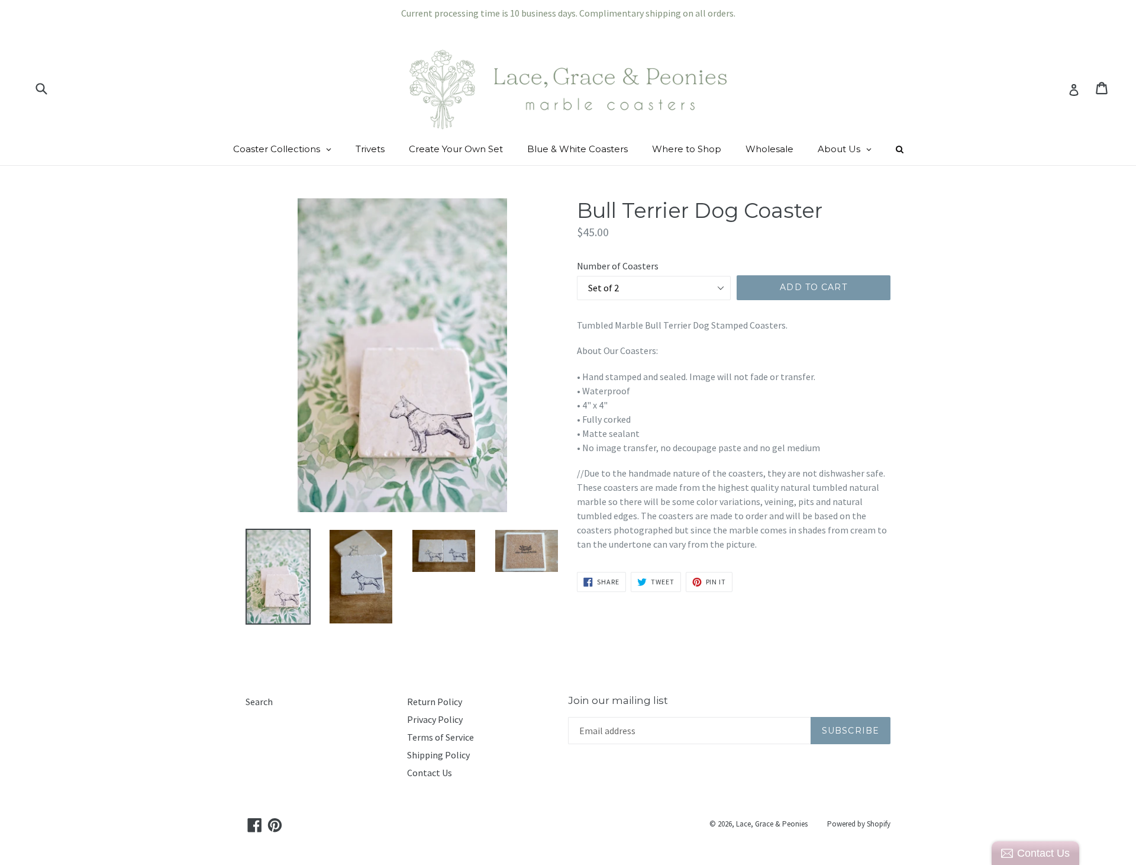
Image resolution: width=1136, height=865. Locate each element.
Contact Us (429, 773)
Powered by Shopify (858, 824)
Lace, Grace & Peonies (772, 824)
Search (259, 702)
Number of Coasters (618, 266)
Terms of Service (440, 737)
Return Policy (434, 702)
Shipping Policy (438, 755)
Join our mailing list (618, 700)
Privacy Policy (435, 719)
